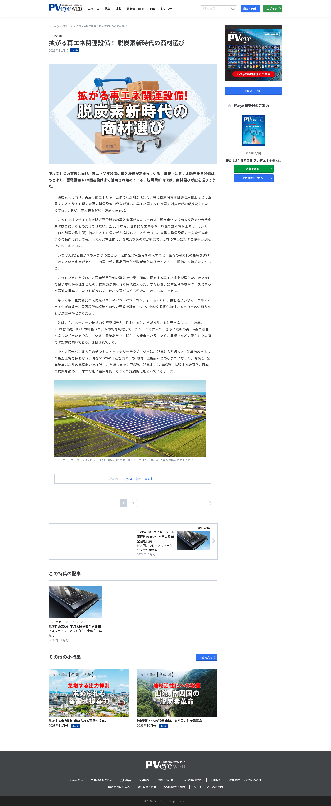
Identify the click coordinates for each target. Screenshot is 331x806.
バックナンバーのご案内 (208, 787)
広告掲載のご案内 (101, 780)
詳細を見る (252, 168)
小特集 (75, 50)
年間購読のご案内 (252, 178)
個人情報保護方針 (192, 780)
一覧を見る (206, 657)
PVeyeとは (76, 780)
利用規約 (216, 780)
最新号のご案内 (147, 787)
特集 (107, 9)
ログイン (271, 9)
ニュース (93, 9)
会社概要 (125, 780)
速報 (152, 9)
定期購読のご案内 (175, 787)
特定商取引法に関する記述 (245, 780)
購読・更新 (249, 9)
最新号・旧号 (135, 9)
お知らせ (166, 9)
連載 (118, 9)
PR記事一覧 (252, 91)
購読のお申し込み (119, 787)
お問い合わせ (165, 780)
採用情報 (144, 780)
